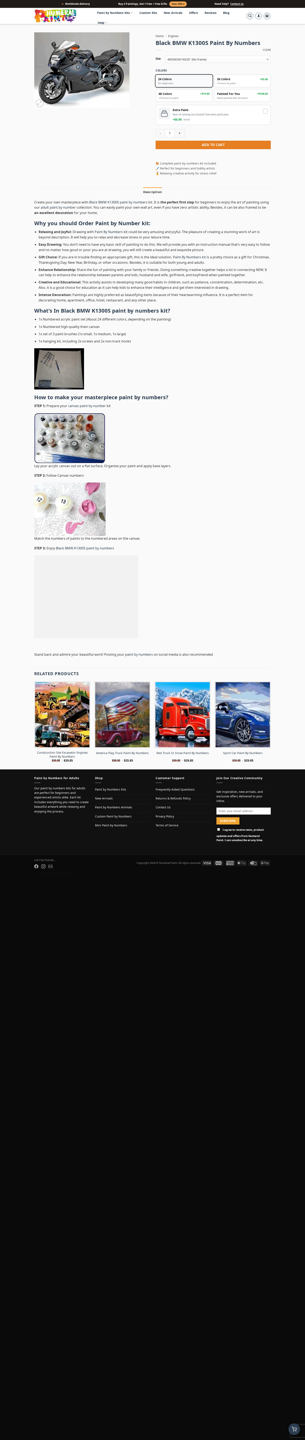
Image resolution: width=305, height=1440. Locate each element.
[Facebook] (36, 877)
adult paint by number (58, 218)
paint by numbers (142, 408)
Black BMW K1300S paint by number (108, 321)
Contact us (237, 4)
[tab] (152, 202)
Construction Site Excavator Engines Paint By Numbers (62, 765)
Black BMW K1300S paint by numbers (118, 213)
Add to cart (213, 156)
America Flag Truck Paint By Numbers (122, 764)
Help (101, 23)
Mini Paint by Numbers (111, 836)
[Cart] (267, 16)
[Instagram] (43, 877)
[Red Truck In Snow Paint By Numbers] (183, 725)
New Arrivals (173, 13)
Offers (193, 13)
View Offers (178, 3)
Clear (267, 50)
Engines (173, 36)
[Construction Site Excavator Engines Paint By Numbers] (62, 725)
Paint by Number (117, 234)
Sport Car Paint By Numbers (242, 764)
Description (152, 203)
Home (160, 36)
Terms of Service (167, 836)
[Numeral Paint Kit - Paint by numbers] (61, 16)
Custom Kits (148, 13)
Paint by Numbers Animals (113, 818)
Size (158, 58)
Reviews (210, 13)
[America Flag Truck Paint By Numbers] (122, 725)
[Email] (50, 877)
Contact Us (163, 818)
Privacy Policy (165, 827)
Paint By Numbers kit (189, 268)
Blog (226, 13)
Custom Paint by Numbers (113, 827)
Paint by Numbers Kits (113, 13)
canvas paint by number (87, 417)
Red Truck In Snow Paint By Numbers (182, 764)
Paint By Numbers (109, 243)
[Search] (250, 16)
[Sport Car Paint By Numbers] (243, 725)
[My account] (258, 16)
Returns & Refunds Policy (173, 809)
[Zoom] (40, 103)
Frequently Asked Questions (175, 800)
